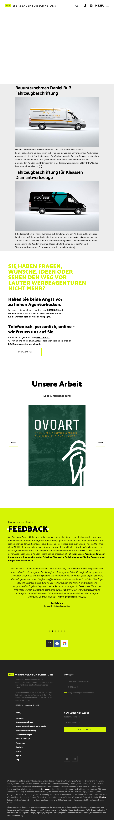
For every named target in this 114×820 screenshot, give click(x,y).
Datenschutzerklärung (24, 722)
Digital (18, 755)
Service (18, 751)
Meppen (47, 789)
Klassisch (19, 747)
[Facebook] (57, 643)
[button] (76, 6)
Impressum (20, 718)
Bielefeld (102, 797)
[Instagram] (49, 643)
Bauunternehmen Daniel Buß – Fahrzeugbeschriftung (44, 90)
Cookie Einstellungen (24, 734)
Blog (17, 759)
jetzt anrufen (25, 352)
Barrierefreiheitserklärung (26, 730)
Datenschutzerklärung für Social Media (31, 726)
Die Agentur (20, 743)
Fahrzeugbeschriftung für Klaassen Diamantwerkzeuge (49, 175)
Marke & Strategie (23, 739)
